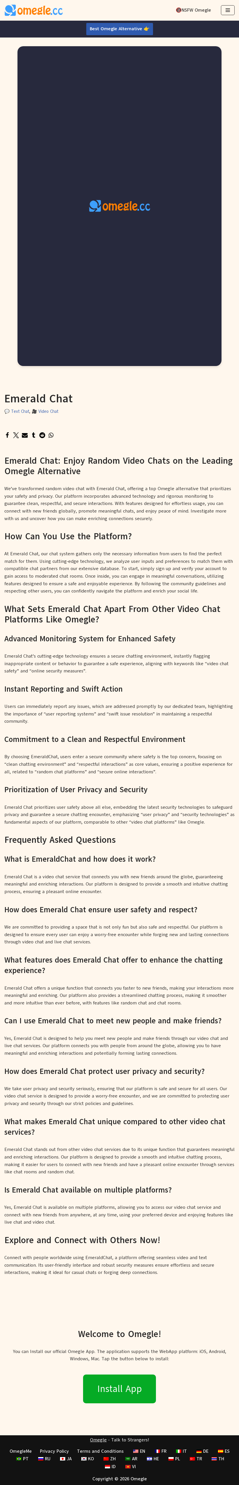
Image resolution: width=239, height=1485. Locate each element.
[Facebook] (7, 435)
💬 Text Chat (16, 411)
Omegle (98, 1440)
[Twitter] (16, 435)
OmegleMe (21, 1451)
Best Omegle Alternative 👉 (120, 29)
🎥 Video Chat (45, 411)
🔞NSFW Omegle (193, 10)
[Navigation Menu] (228, 10)
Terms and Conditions (100, 1451)
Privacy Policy (54, 1451)
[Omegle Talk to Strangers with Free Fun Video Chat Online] (33, 10)
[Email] (25, 435)
